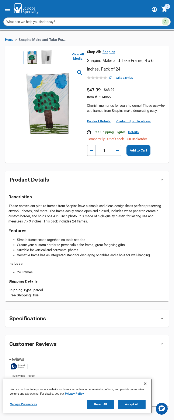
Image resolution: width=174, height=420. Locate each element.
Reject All (100, 404)
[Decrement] (91, 150)
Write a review (124, 77)
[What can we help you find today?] (165, 21)
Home (9, 40)
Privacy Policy (74, 393)
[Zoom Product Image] (80, 72)
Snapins (108, 52)
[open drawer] (8, 9)
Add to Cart (138, 150)
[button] (154, 9)
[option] (30, 56)
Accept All (132, 404)
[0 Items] (164, 9)
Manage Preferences (23, 404)
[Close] (145, 383)
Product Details (99, 121)
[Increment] (117, 150)
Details (133, 132)
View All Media (78, 56)
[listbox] (37, 56)
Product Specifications (133, 121)
